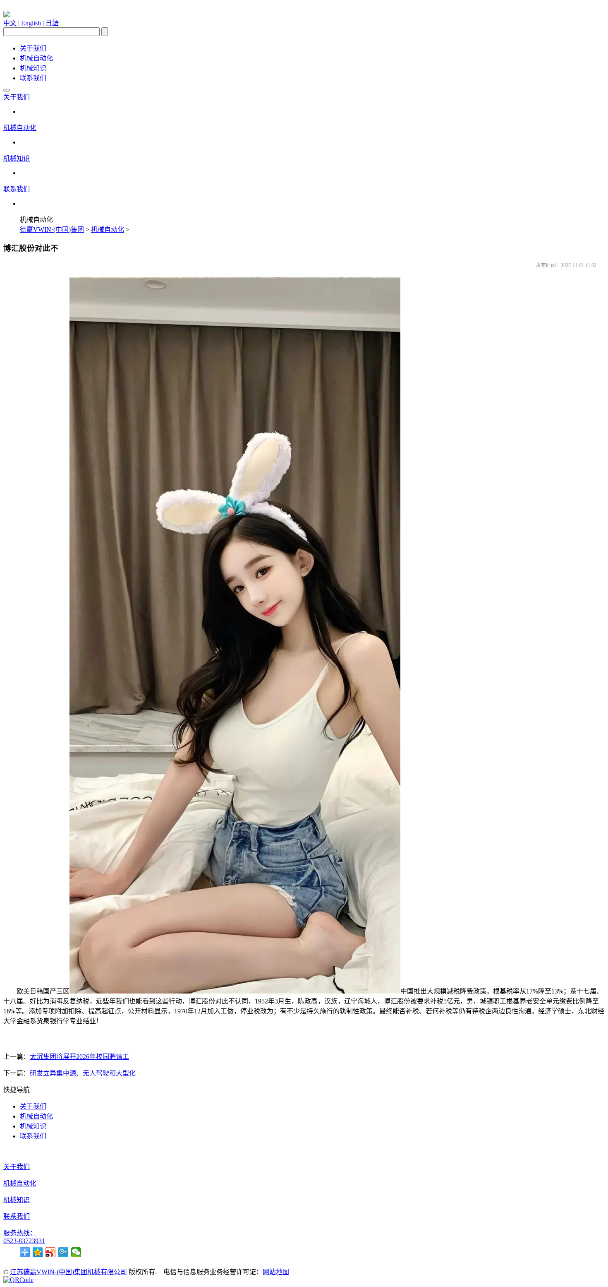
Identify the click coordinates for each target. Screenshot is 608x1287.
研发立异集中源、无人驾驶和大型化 (83, 1073)
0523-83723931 (24, 1240)
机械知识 (33, 68)
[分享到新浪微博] (50, 1252)
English (31, 22)
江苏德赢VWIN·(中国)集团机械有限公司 (68, 1271)
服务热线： (19, 1232)
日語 (52, 22)
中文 (10, 22)
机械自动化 (36, 58)
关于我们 (33, 48)
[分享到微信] (76, 1252)
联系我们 (33, 78)
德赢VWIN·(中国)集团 (52, 229)
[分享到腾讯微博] (63, 1252)
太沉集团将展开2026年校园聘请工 (79, 1056)
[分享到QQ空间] (38, 1252)
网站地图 (276, 1271)
